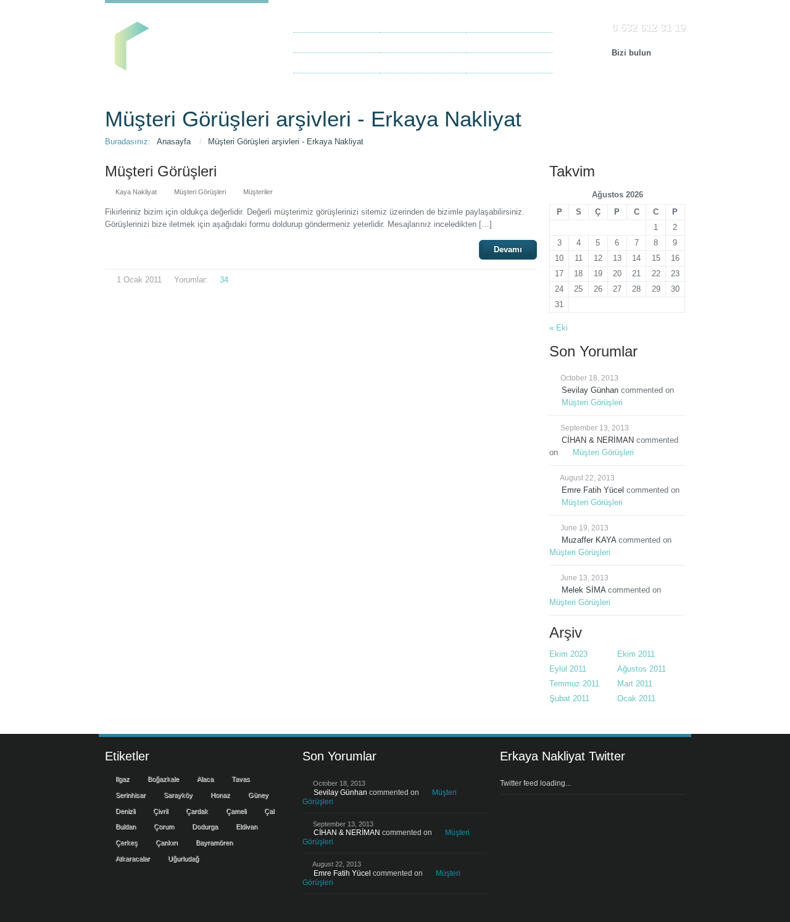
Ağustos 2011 (641, 668)
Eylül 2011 (567, 668)
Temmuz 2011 (574, 683)
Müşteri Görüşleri (329, 62)
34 (224, 279)
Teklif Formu (494, 22)
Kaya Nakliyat (497, 62)
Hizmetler (403, 22)
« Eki (558, 327)
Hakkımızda (321, 42)
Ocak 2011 (636, 698)
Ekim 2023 (568, 654)
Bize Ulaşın (493, 42)
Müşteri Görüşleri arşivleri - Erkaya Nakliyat (286, 141)
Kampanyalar (409, 62)
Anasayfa (316, 22)
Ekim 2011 (636, 654)
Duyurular (403, 42)
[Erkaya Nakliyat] (186, 40)
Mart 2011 (634, 683)
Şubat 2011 (569, 698)
